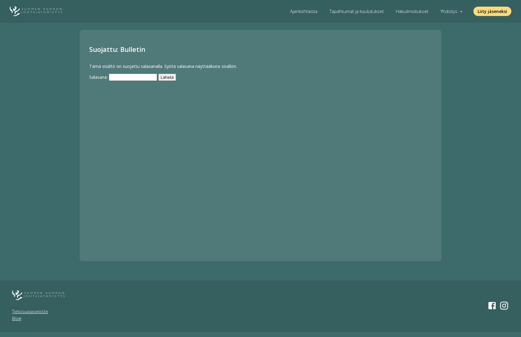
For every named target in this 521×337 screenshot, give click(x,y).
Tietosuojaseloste (30, 311)
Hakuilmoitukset (412, 11)
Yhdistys (448, 11)
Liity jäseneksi (492, 11)
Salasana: (99, 77)
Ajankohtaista (303, 11)
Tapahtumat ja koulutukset (357, 11)
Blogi (16, 318)
